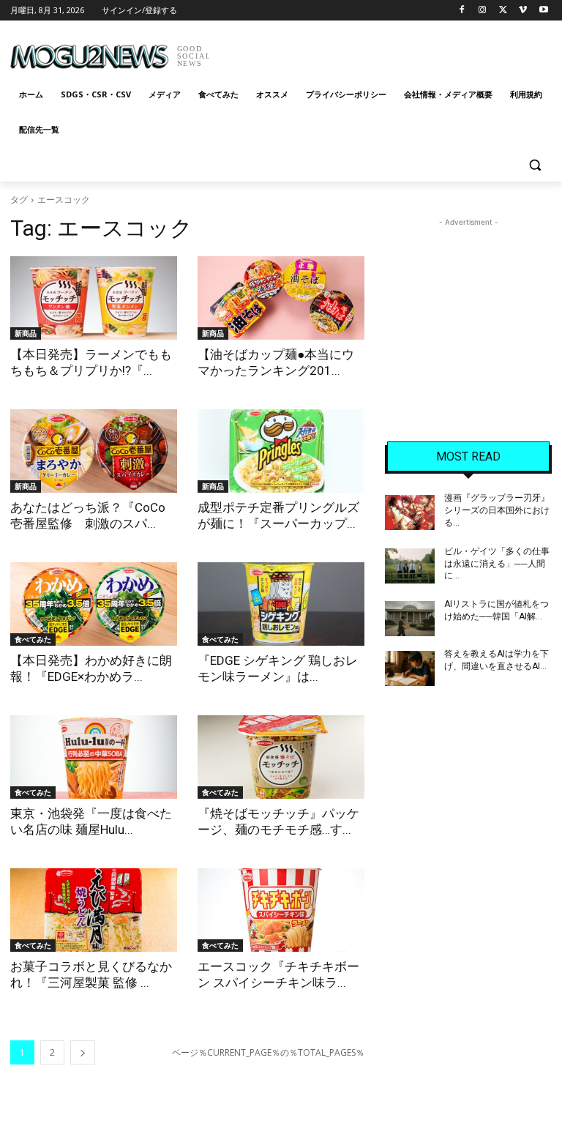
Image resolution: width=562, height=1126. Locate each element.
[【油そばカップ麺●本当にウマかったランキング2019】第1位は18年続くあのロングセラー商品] (281, 298)
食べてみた (33, 639)
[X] (503, 10)
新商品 (26, 333)
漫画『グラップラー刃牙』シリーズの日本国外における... (497, 510)
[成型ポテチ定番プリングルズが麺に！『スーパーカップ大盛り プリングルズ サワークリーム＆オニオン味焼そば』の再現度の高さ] (281, 451)
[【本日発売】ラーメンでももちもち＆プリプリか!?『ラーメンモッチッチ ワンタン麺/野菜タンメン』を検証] (93, 298)
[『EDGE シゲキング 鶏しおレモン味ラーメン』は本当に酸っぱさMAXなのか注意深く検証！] (281, 604)
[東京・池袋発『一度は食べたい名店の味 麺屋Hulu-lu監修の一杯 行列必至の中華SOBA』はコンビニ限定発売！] (93, 757)
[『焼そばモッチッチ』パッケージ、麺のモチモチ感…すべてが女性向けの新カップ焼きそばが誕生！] (281, 757)
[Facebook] (462, 10)
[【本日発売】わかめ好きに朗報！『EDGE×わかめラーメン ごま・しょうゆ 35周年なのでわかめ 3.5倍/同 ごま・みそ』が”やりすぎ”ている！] (93, 604)
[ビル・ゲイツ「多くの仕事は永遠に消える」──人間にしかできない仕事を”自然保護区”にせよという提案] (410, 565)
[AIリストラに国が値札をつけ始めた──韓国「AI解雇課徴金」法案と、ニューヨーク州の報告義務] (410, 618)
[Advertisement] (380, 51)
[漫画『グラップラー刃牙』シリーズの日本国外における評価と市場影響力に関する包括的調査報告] (410, 512)
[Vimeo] (522, 10)
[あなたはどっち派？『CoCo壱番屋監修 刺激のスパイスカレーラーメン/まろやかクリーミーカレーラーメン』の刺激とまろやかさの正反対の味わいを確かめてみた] (93, 451)
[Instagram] (482, 10)
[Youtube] (543, 10)
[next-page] (82, 1052)
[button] (534, 165)
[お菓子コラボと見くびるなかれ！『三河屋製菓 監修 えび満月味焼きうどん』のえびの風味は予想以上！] (93, 910)
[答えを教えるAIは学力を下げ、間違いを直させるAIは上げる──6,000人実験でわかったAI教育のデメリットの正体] (410, 668)
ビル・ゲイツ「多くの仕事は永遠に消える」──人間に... (497, 563)
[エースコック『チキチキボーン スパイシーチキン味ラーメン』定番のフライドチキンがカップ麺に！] (281, 910)
